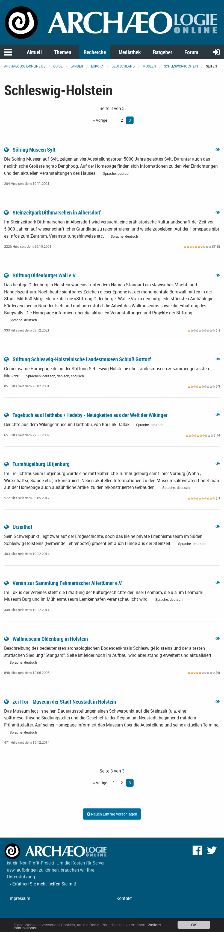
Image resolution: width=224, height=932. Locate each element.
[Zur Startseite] (112, 22)
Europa (97, 66)
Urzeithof (22, 527)
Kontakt (124, 898)
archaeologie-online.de (24, 66)
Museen (149, 66)
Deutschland (123, 66)
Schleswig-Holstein (181, 66)
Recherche (95, 52)
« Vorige (100, 120)
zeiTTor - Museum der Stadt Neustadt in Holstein (64, 701)
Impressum (19, 898)
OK (194, 924)
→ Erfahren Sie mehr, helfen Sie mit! (41, 884)
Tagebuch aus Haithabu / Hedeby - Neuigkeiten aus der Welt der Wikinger (90, 415)
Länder (76, 66)
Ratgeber (162, 52)
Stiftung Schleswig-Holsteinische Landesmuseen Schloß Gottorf (81, 359)
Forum (191, 52)
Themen (62, 52)
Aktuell (34, 52)
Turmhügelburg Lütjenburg (41, 464)
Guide (58, 66)
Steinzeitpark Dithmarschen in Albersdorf (56, 212)
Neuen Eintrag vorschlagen (113, 814)
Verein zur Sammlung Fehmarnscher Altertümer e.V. (67, 583)
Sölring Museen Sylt (34, 149)
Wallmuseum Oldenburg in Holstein (50, 638)
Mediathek (130, 52)
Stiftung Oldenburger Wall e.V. (44, 275)
